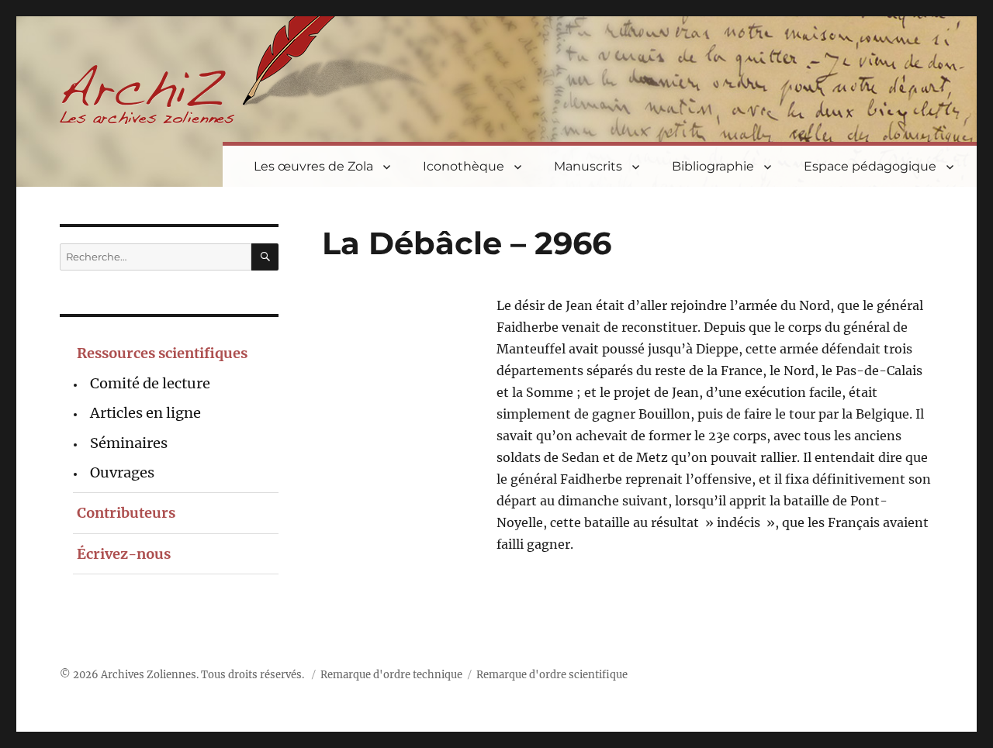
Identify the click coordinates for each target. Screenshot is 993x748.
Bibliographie (713, 166)
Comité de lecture (150, 383)
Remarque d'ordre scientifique (552, 674)
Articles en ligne (145, 413)
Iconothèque (463, 166)
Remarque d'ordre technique (391, 674)
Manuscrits (588, 166)
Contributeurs (126, 513)
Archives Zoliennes (148, 674)
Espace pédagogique (870, 166)
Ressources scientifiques (162, 353)
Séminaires (129, 443)
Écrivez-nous (124, 554)
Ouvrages (122, 472)
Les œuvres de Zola (313, 166)
